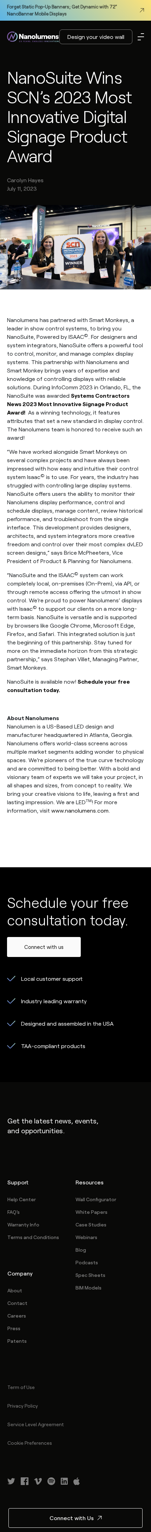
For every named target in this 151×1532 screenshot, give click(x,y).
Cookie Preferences (29, 1443)
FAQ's (13, 1212)
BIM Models (88, 1288)
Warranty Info (23, 1224)
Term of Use (21, 1387)
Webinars (86, 1237)
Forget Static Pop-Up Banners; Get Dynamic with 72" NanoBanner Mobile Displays (62, 10)
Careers (16, 1316)
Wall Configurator (96, 1199)
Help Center (21, 1199)
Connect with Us (72, 1517)
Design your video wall (95, 36)
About (14, 1290)
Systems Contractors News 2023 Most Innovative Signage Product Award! (68, 404)
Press (13, 1328)
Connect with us (44, 947)
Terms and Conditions (33, 1237)
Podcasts (87, 1262)
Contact (17, 1303)
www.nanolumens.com (80, 810)
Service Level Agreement (35, 1424)
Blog (81, 1250)
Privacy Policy (22, 1406)
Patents (17, 1341)
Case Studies (91, 1224)
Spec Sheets (90, 1275)
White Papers (91, 1212)
